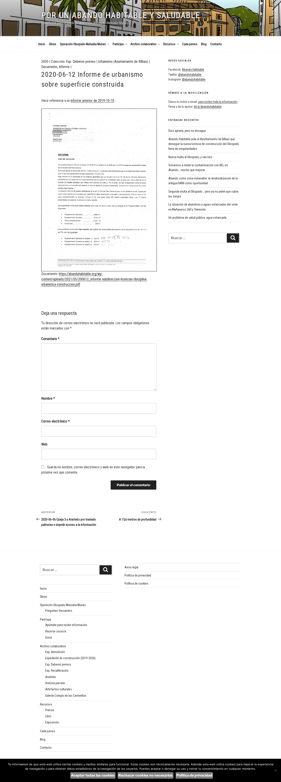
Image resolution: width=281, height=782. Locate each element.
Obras (52, 44)
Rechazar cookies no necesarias (145, 775)
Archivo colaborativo (143, 44)
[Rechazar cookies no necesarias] (275, 770)
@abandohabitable (190, 74)
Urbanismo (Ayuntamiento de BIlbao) (123, 61)
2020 (44, 61)
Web (44, 444)
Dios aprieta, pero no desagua (187, 130)
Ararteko (50, 677)
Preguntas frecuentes (58, 610)
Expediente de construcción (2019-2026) (70, 658)
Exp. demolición (55, 652)
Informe (64, 67)
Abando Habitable (193, 69)
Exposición (52, 722)
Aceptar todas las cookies (93, 775)
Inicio (41, 44)
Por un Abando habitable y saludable (120, 15)
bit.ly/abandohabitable (208, 106)
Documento (49, 67)
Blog (204, 44)
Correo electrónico (55, 421)
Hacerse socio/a (55, 631)
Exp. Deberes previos (80, 61)
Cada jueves (189, 44)
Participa (118, 44)
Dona (48, 637)
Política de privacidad (137, 575)
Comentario (50, 339)
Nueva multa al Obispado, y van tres (190, 157)
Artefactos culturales (58, 689)
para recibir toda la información (217, 102)
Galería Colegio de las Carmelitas (65, 695)
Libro (48, 716)
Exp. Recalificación (56, 670)
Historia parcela (55, 683)
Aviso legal (131, 567)
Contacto (216, 44)
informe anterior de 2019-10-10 (92, 100)
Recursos (169, 44)
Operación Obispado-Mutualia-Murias (83, 44)
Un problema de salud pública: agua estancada (197, 217)
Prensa (49, 710)
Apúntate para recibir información (66, 625)
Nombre (48, 398)
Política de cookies (136, 583)
